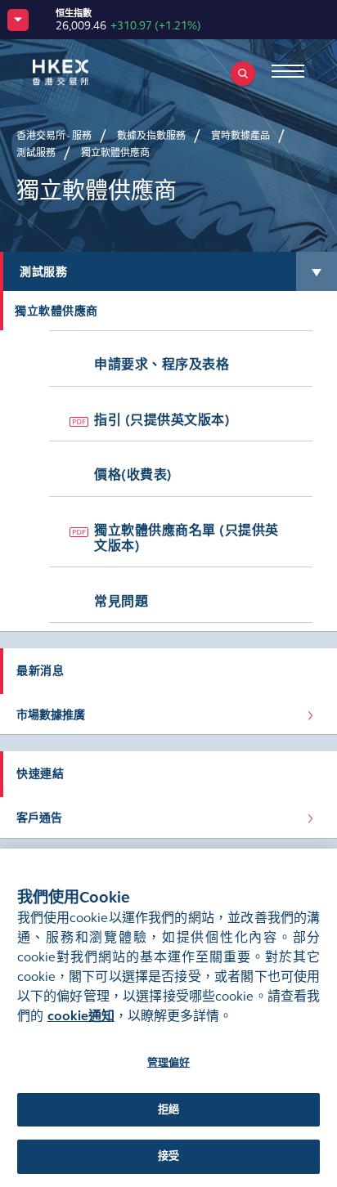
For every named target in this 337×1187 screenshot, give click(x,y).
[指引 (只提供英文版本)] (79, 422)
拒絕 (168, 1109)
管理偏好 (169, 1062)
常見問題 (121, 601)
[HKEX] (86, 72)
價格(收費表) (133, 474)
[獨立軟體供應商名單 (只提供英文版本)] (79, 532)
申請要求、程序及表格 (161, 364)
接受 (168, 1155)
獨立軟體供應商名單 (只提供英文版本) (186, 537)
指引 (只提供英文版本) (162, 420)
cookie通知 (81, 1016)
